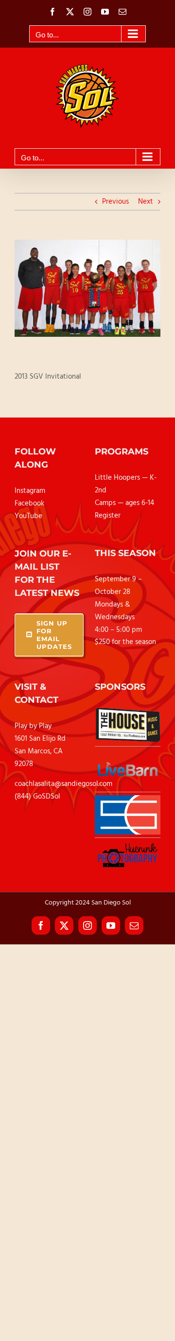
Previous (115, 202)
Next (145, 202)
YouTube (28, 516)
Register (108, 516)
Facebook (29, 503)
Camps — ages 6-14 (124, 503)
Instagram (30, 491)
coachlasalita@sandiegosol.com (63, 784)
